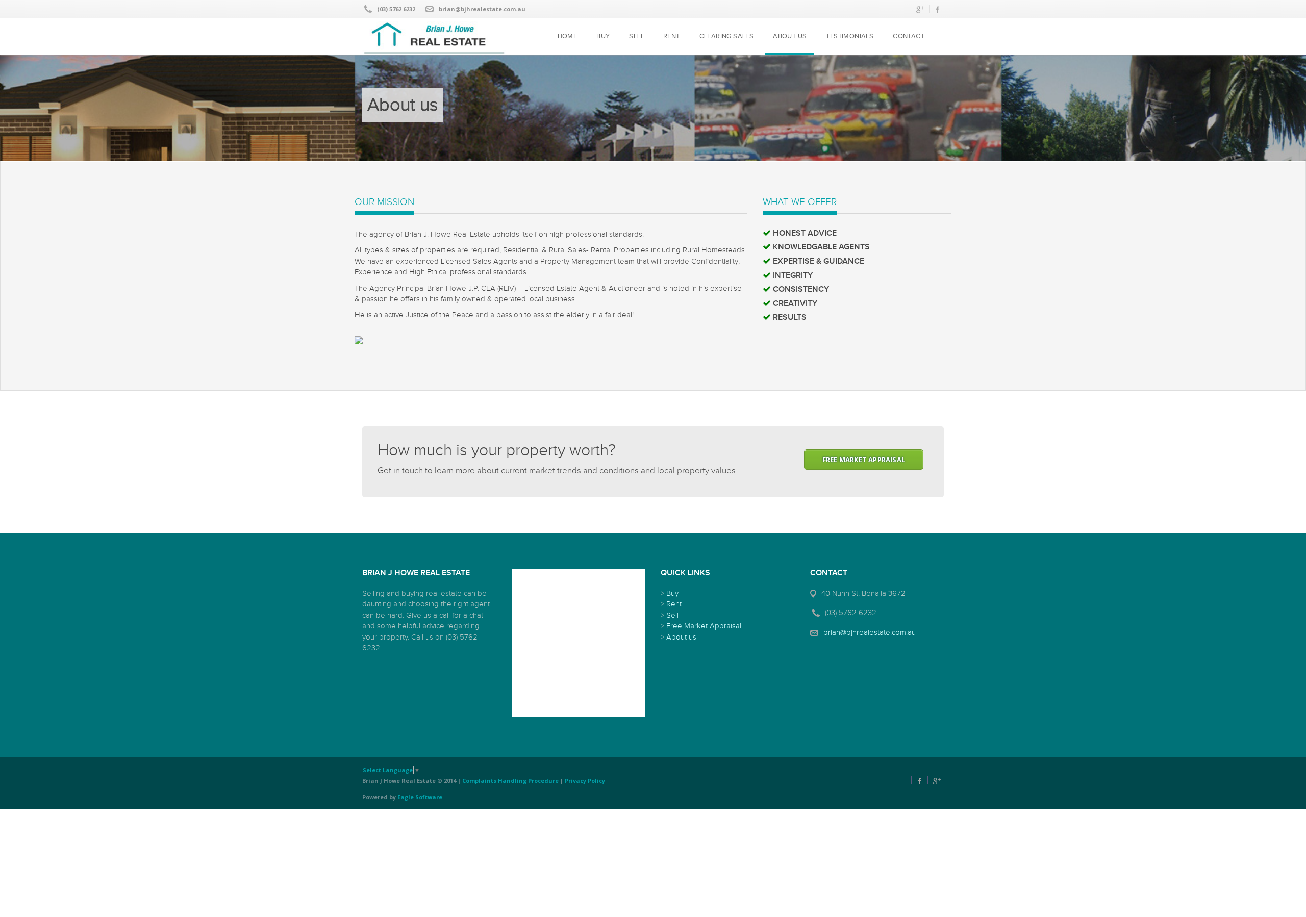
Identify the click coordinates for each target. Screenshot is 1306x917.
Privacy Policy (585, 780)
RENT (671, 36)
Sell (672, 615)
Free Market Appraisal (703, 626)
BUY (603, 36)
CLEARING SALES (726, 36)
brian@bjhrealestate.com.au (482, 9)
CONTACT (908, 36)
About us (681, 637)
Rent (674, 604)
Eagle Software (419, 797)
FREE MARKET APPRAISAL (863, 459)
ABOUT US (790, 36)
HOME (567, 36)
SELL (636, 36)
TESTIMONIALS (849, 36)
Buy (672, 593)
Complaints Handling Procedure (510, 780)
